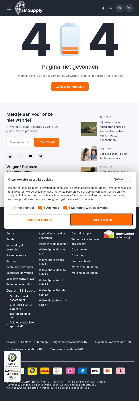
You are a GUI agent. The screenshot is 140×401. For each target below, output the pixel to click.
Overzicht (123, 179)
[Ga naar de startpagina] (28, 8)
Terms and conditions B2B (66, 349)
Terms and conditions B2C (27, 349)
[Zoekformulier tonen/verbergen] (119, 8)
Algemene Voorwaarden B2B (113, 341)
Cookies (26, 341)
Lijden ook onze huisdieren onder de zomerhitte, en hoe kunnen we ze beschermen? (112, 131)
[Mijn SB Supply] (103, 8)
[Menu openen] (10, 8)
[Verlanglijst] (111, 8)
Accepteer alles (101, 220)
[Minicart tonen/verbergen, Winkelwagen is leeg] (129, 8)
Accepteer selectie (38, 220)
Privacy (10, 341)
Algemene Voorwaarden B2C (71, 341)
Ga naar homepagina (70, 86)
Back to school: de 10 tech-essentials (113, 156)
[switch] (12, 378)
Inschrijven (47, 142)
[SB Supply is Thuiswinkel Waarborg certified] (118, 234)
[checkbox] (21, 208)
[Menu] (18, 353)
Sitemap (42, 341)
